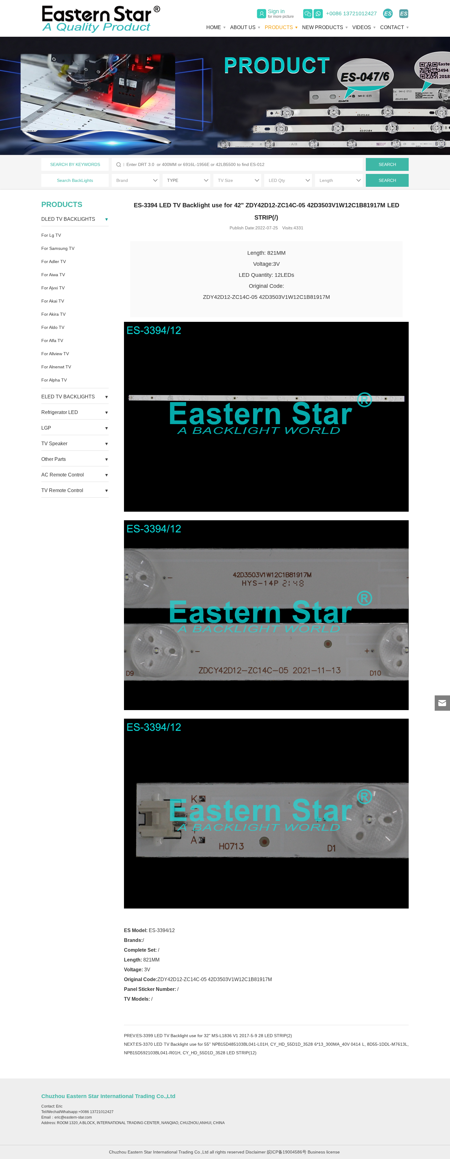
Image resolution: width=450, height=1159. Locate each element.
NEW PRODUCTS (322, 27)
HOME (213, 27)
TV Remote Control (62, 490)
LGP (46, 428)
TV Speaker (54, 443)
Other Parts (53, 459)
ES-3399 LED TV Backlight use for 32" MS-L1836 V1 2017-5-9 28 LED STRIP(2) (214, 1035)
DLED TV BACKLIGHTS (68, 219)
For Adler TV (53, 261)
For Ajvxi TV (53, 287)
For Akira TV (53, 314)
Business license (324, 1152)
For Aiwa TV (53, 274)
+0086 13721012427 (351, 13)
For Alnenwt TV (56, 366)
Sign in (281, 13)
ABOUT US (243, 27)
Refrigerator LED (59, 412)
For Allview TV (55, 353)
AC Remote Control (62, 474)
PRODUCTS (279, 27)
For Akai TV (52, 301)
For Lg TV (51, 235)
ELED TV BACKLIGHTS (68, 396)
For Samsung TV (57, 248)
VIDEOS (361, 27)
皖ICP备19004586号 (286, 1152)
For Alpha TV (54, 380)
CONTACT (392, 27)
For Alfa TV (52, 340)
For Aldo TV (52, 327)
